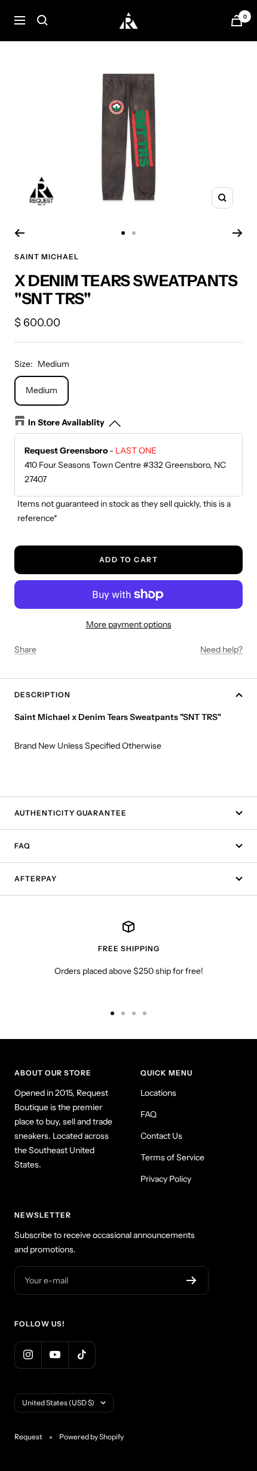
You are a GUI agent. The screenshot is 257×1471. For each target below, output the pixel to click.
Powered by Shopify (91, 1436)
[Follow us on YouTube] (54, 1354)
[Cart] (237, 20)
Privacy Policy (165, 1178)
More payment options (129, 624)
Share (25, 649)
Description (42, 694)
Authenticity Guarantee (70, 812)
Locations (158, 1092)
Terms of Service (172, 1157)
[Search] (42, 20)
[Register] (191, 1280)
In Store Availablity (66, 422)
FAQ (22, 845)
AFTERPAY (35, 878)
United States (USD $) (58, 1402)
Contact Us (161, 1135)
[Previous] (19, 233)
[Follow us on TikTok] (81, 1354)
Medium (41, 390)
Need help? (221, 649)
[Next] (237, 233)
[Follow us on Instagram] (27, 1354)
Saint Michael (46, 256)
